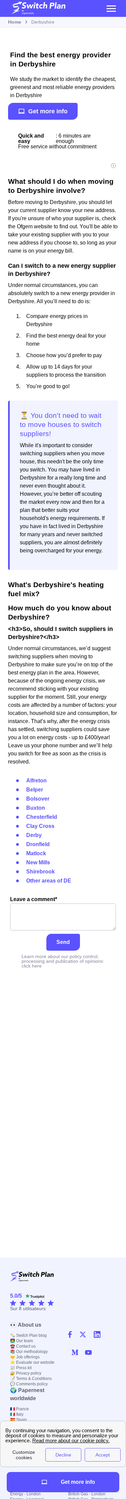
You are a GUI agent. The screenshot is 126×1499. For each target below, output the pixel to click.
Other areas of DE (48, 881)
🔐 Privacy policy (25, 1373)
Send (63, 942)
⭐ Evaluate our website (32, 1362)
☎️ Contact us (23, 1346)
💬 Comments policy (29, 1384)
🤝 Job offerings (25, 1357)
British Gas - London (87, 1494)
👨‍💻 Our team (21, 1340)
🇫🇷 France (19, 1409)
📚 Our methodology (29, 1351)
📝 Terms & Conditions (31, 1378)
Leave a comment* (33, 899)
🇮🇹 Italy (17, 1414)
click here (32, 966)
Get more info (48, 111)
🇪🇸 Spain (18, 1419)
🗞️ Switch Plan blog (28, 1335)
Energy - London (25, 1494)
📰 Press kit (21, 1367)
